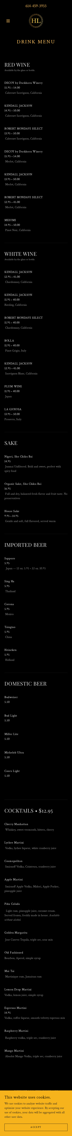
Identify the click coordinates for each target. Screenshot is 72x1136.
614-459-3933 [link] (36, 6)
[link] (36, 20)
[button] (9, 21)
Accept (35, 1127)
